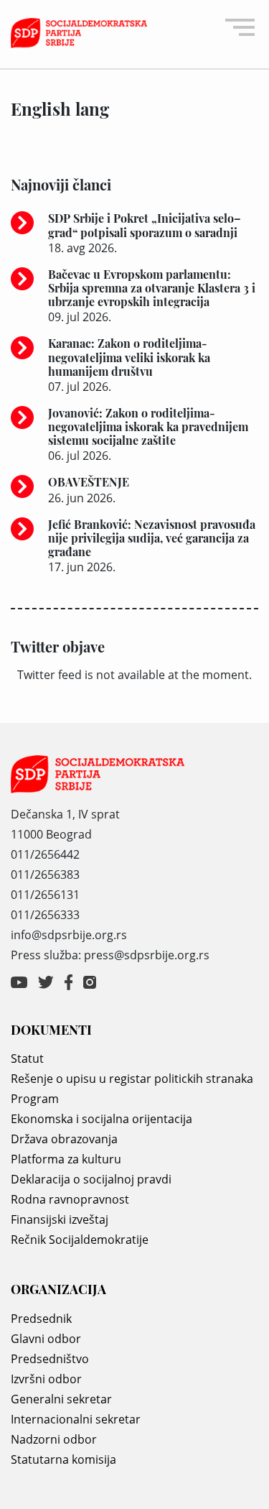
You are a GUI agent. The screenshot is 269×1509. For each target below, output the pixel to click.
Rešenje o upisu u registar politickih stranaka (132, 1078)
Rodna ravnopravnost (70, 1199)
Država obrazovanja (64, 1139)
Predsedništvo (50, 1359)
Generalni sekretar (61, 1399)
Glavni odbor (46, 1339)
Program (35, 1099)
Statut (27, 1058)
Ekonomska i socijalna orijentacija (101, 1119)
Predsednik (41, 1318)
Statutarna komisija (63, 1459)
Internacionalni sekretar (76, 1419)
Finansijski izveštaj (59, 1219)
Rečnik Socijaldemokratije (79, 1239)
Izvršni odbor (46, 1379)
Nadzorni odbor (54, 1439)
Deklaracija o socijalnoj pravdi (91, 1179)
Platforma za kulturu (66, 1159)
